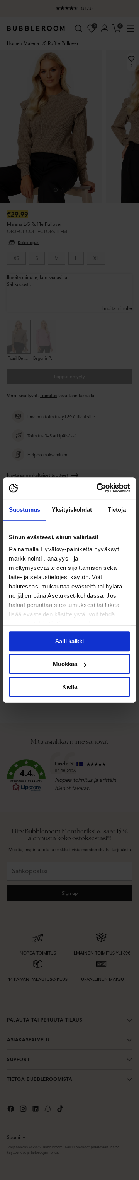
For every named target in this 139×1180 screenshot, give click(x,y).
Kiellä (69, 686)
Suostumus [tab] (24, 509)
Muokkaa (65, 664)
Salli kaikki (69, 641)
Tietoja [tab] (117, 509)
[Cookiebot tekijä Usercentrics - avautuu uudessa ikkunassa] (98, 488)
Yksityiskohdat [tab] (72, 509)
